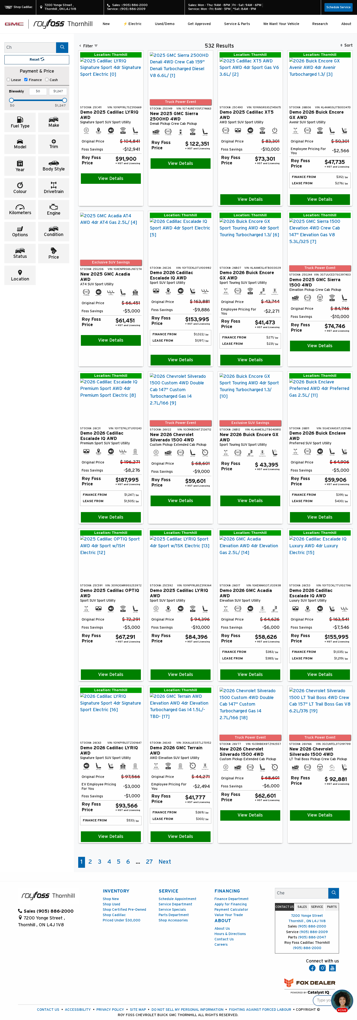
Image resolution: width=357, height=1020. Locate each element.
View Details (110, 178)
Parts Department (174, 915)
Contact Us (224, 939)
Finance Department (231, 899)
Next (165, 862)
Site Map (138, 1010)
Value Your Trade (228, 915)
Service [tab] (317, 906)
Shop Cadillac (114, 915)
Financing (227, 891)
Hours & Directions (230, 934)
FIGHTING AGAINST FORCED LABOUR (260, 1010)
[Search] (62, 47)
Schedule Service (338, 7)
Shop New (111, 899)
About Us (222, 928)
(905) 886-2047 (312, 937)
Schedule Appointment (177, 899)
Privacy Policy (110, 1010)
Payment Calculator (231, 909)
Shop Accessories (173, 920)
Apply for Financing (230, 904)
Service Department (175, 904)
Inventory (116, 891)
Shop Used (111, 904)
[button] (106, 24)
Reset (35, 59)
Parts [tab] (332, 906)
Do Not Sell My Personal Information (187, 1010)
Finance (35, 80)
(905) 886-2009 (313, 932)
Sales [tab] (302, 906)
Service (168, 891)
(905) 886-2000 (312, 926)
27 (149, 862)
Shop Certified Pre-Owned (124, 909)
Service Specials (172, 909)
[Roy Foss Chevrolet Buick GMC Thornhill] (63, 23)
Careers (221, 944)
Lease (16, 80)
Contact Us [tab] (284, 906)
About (222, 921)
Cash (54, 80)
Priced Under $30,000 (121, 920)
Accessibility (78, 1010)
